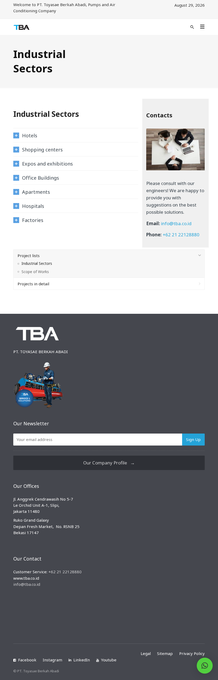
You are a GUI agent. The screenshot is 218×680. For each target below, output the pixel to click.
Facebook (27, 659)
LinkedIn (81, 659)
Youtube (108, 659)
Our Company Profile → (109, 463)
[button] (205, 666)
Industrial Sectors (37, 263)
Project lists (29, 255)
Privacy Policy (192, 653)
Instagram (52, 659)
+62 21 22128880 (181, 235)
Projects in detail (33, 283)
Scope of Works (35, 271)
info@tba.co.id (176, 223)
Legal (146, 653)
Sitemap (165, 653)
